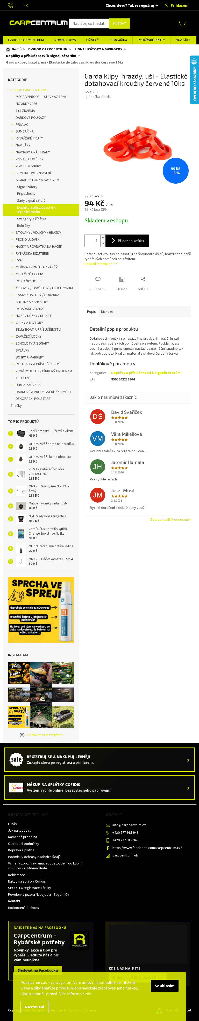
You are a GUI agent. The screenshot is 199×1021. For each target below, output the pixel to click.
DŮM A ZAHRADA (28, 385)
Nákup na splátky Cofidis (27, 881)
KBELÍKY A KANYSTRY (32, 302)
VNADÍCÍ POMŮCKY (30, 159)
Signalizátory (27, 187)
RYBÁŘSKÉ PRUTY (29, 138)
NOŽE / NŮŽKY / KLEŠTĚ (34, 315)
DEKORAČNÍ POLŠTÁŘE (33, 398)
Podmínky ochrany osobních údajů (34, 857)
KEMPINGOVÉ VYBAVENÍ (33, 173)
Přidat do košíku (131, 240)
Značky (16, 405)
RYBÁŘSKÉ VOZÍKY (30, 308)
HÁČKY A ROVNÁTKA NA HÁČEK (39, 246)
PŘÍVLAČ (22, 124)
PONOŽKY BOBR (28, 281)
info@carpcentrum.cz (129, 825)
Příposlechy (26, 193)
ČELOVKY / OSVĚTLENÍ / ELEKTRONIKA (44, 288)
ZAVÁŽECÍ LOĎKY (28, 336)
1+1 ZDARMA (25, 110)
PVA (19, 260)
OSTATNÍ (23, 378)
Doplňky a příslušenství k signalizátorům (36, 210)
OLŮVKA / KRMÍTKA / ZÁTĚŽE (38, 267)
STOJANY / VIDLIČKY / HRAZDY (38, 232)
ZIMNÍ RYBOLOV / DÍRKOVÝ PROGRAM (44, 371)
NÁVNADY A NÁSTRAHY (33, 152)
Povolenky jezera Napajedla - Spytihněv (38, 894)
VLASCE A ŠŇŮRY (28, 166)
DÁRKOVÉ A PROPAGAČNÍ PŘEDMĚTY (43, 392)
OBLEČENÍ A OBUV (29, 274)
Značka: (100, 96)
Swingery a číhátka (31, 219)
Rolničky (23, 225)
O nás (12, 824)
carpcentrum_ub (125, 855)
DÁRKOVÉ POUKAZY (31, 117)
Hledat (119, 23)
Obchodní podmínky (23, 843)
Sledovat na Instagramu (45, 735)
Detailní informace (98, 264)
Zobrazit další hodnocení (169, 519)
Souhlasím (165, 986)
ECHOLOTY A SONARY (32, 343)
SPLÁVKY (22, 350)
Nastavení (34, 1007)
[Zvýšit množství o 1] (102, 238)
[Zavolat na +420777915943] (15, 5)
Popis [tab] (91, 311)
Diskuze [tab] (107, 311)
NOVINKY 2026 (26, 103)
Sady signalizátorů (31, 200)
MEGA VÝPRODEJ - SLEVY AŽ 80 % (41, 96)
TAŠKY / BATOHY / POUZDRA (37, 295)
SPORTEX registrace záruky (29, 888)
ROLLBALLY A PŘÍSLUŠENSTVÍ (38, 364)
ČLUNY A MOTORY (29, 322)
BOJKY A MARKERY (30, 357)
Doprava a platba (21, 850)
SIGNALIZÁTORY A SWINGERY (38, 180)
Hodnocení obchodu (23, 907)
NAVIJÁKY (23, 145)
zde (88, 994)
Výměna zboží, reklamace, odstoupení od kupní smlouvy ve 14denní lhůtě (44, 866)
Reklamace (16, 875)
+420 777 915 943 (125, 832)
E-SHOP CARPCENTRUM (28, 90)
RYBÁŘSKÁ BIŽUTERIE (32, 253)
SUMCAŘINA (25, 131)
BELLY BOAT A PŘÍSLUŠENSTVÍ (38, 329)
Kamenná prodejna (22, 837)
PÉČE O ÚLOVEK (28, 239)
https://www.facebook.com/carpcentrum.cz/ (147, 848)
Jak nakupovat (19, 830)
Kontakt (14, 901)
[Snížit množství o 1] (102, 244)
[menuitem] (26, 40)
